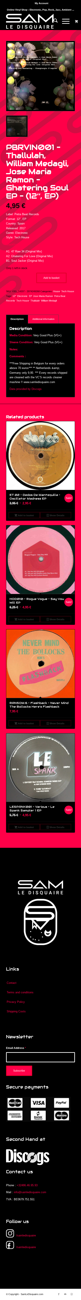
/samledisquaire (26, 1235)
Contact (11, 982)
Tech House (67, 291)
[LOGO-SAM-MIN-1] (33, 21)
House (56, 291)
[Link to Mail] (65, 1294)
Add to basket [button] (25, 515)
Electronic (22, 296)
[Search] (53, 21)
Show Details (56, 515)
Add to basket (51, 277)
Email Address (16, 1048)
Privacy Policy (16, 1001)
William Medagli (49, 300)
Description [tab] (17, 319)
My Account (41, 3)
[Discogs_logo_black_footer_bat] (27, 1157)
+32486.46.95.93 (27, 1185)
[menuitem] (42, 3)
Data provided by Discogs (26, 389)
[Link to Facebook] (59, 1294)
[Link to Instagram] (71, 1294)
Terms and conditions (20, 992)
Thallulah (35, 300)
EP (30, 296)
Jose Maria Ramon (43, 296)
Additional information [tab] (43, 319)
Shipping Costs (16, 1011)
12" (14, 296)
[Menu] (64, 21)
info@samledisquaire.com (30, 1192)
